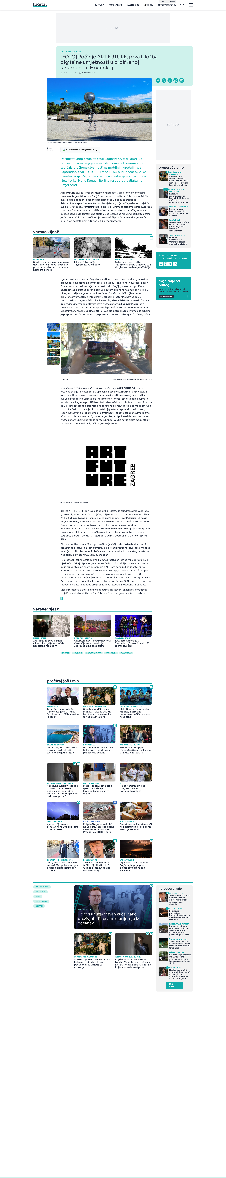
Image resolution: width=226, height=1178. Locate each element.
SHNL (150, 5)
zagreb (65, 653)
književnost (42, 887)
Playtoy (172, 1)
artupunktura (93, 653)
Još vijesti (172, 985)
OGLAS (113, 28)
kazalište (40, 892)
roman (39, 906)
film (38, 896)
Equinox (77, 653)
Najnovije (133, 5)
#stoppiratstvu (166, 5)
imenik (163, 1)
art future (111, 653)
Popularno (115, 5)
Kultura (99, 5)
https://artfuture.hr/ (97, 593)
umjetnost (41, 901)
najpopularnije (170, 889)
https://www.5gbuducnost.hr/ (92, 555)
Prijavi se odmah (166, 296)
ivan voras (126, 653)
